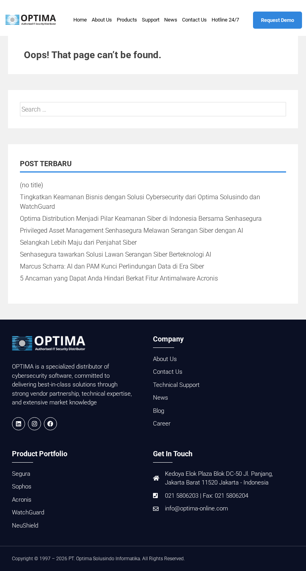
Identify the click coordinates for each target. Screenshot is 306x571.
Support (150, 20)
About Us (102, 20)
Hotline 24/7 (225, 20)
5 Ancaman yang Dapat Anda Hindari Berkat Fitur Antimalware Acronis (119, 278)
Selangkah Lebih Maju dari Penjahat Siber (78, 242)
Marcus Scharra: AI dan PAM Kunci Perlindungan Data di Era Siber (112, 266)
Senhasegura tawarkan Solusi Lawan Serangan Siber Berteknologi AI (115, 254)
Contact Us (194, 20)
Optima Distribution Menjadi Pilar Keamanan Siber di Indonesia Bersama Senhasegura (141, 218)
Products (127, 20)
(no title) (31, 185)
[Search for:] (153, 109)
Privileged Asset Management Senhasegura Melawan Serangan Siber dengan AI (131, 230)
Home (80, 20)
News (170, 20)
